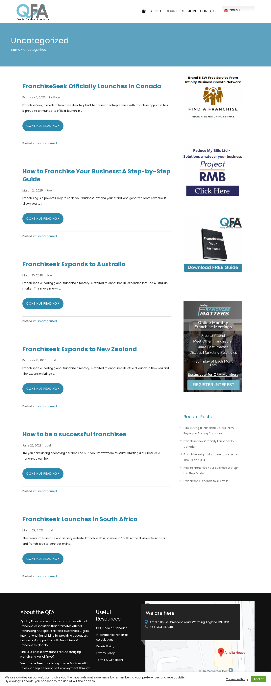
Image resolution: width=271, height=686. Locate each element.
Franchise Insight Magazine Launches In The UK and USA (211, 457)
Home (15, 49)
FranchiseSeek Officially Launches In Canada (91, 86)
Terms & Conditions (110, 660)
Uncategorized (47, 143)
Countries (175, 11)
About (156, 11)
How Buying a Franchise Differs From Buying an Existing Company (209, 430)
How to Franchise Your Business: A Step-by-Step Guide (96, 175)
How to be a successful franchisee (74, 434)
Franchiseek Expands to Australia (74, 264)
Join (192, 11)
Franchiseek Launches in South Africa (80, 519)
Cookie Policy (105, 646)
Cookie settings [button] (237, 679)
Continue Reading (41, 125)
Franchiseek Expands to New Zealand (79, 349)
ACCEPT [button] (259, 679)
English (234, 10)
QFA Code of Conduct (111, 628)
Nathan (54, 97)
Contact (208, 11)
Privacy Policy (105, 653)
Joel (49, 190)
